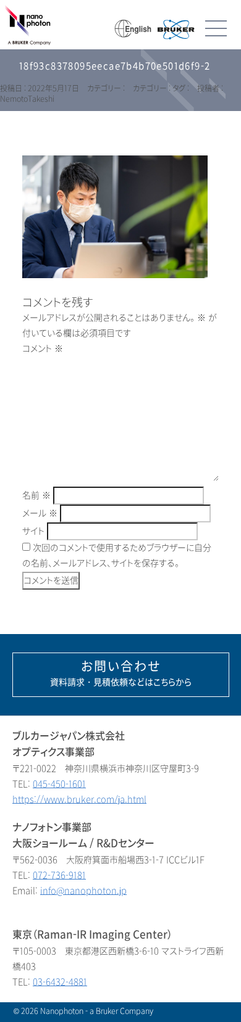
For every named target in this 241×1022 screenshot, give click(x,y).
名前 (36, 495)
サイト (33, 531)
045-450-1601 (59, 784)
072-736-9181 (59, 875)
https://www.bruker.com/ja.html (79, 800)
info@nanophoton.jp (83, 891)
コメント (42, 349)
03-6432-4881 (60, 982)
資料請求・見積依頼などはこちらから (121, 673)
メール (39, 513)
